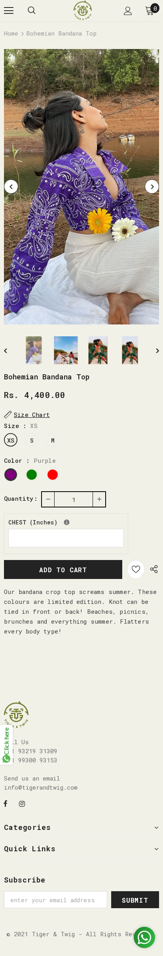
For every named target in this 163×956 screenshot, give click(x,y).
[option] (81, 186)
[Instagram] (22, 803)
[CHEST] (67, 522)
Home (11, 33)
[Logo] (83, 10)
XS (10, 440)
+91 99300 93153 (30, 760)
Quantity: (21, 498)
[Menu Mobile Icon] (8, 10)
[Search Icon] (32, 11)
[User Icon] (128, 11)
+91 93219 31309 (30, 751)
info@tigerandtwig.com (41, 787)
